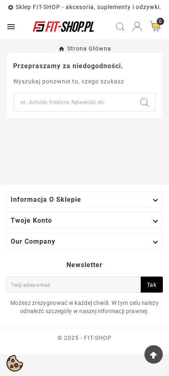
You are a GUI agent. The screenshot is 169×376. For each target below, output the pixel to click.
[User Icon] (137, 26)
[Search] (144, 102)
